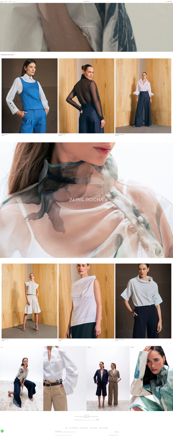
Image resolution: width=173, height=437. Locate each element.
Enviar (98, 419)
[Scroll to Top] (171, 432)
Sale (14, 1)
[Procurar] (167, 1)
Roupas (10, 1)
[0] (171, 1)
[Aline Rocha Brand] (86, 1)
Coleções (5, 1)
